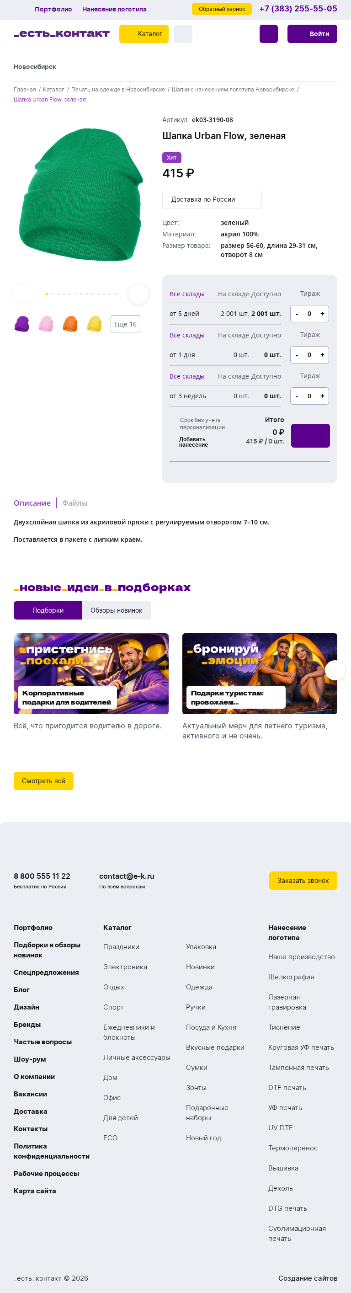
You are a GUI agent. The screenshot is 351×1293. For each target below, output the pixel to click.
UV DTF (280, 1127)
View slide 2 (53, 294)
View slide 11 (104, 294)
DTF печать (287, 1087)
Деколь (280, 1188)
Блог (22, 989)
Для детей (120, 1117)
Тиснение (284, 1027)
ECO (110, 1137)
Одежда (199, 987)
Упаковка (201, 946)
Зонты (196, 1087)
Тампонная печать (298, 1067)
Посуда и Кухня (211, 1027)
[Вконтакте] (291, 853)
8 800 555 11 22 (42, 876)
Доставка (31, 1111)
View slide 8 (87, 294)
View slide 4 (64, 294)
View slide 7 (81, 294)
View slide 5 (70, 294)
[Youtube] (328, 853)
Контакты (31, 1128)
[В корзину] (310, 436)
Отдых (113, 987)
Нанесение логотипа (114, 9)
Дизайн (26, 1007)
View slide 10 (98, 294)
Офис (112, 1097)
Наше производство (301, 956)
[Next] (138, 294)
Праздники (121, 946)
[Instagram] (310, 853)
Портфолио (53, 9)
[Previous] (24, 294)
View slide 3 (58, 294)
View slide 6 (75, 294)
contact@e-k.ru (126, 876)
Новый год (203, 1137)
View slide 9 (92, 294)
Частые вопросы (43, 1041)
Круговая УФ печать (301, 1047)
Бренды (27, 1024)
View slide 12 (110, 294)
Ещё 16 (125, 324)
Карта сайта (35, 1190)
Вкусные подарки (215, 1047)
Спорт (113, 1007)
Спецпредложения (46, 972)
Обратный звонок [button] (222, 8)
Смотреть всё (43, 781)
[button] (312, 34)
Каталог (117, 927)
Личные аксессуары (136, 1057)
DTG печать (287, 1208)
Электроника (125, 966)
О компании (34, 1076)
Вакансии (30, 1094)
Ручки (196, 1007)
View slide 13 (115, 294)
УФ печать (285, 1107)
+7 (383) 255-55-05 (298, 9)
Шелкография (291, 976)
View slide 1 (47, 294)
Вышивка (283, 1168)
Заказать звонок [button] (303, 880)
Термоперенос (293, 1147)
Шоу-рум (30, 1059)
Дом (110, 1077)
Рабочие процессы (46, 1173)
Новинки (200, 966)
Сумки (196, 1067)
